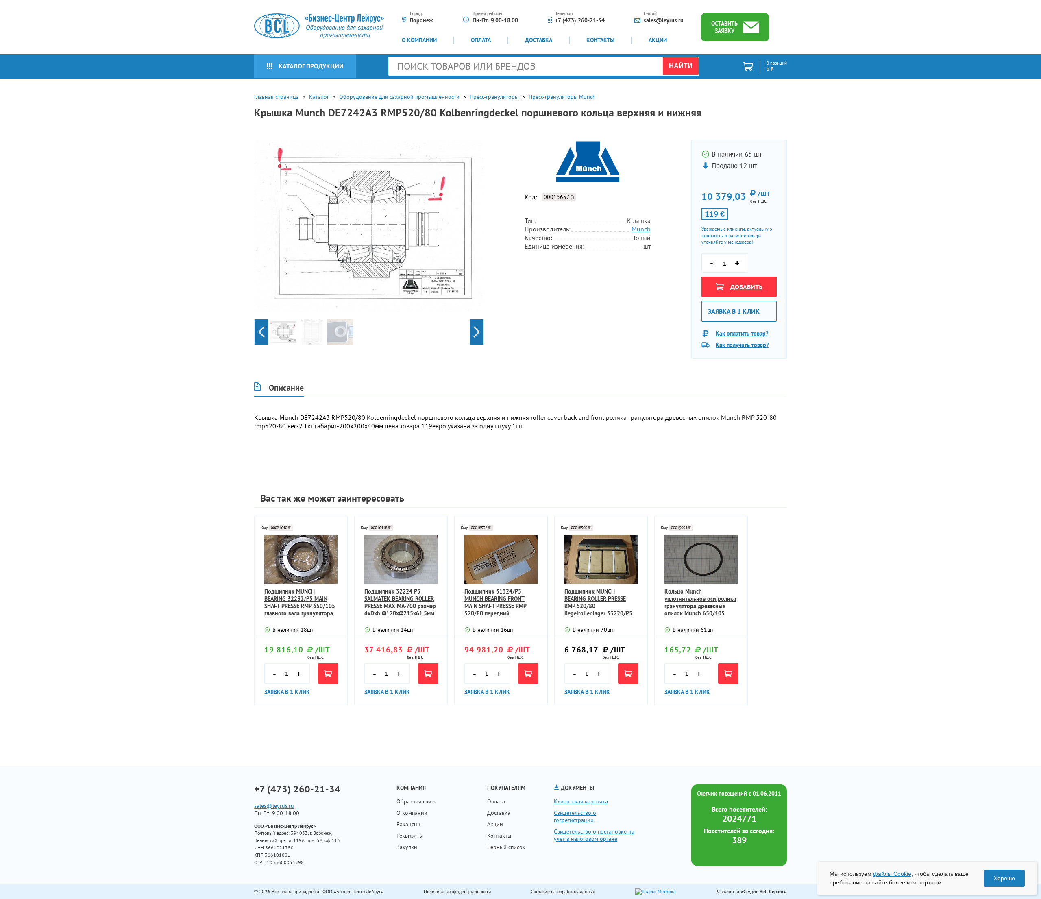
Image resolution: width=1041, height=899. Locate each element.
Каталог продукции (311, 66)
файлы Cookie (892, 874)
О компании (419, 40)
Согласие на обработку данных (563, 891)
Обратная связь (416, 801)
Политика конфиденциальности (457, 891)
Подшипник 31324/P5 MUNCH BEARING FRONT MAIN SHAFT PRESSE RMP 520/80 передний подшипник (495, 602)
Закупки (406, 847)
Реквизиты (409, 835)
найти (681, 66)
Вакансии (408, 824)
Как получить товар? (742, 345)
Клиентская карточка (581, 801)
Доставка (538, 40)
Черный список (506, 847)
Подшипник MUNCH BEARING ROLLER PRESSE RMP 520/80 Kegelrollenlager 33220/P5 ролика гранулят (598, 602)
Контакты (600, 40)
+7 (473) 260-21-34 (580, 20)
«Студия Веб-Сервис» (763, 891)
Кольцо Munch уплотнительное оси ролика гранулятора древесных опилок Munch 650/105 (700, 602)
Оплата (481, 40)
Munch (641, 229)
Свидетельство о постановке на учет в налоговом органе (594, 835)
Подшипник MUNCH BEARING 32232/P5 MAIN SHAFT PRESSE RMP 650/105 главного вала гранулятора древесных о (299, 602)
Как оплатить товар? (742, 333)
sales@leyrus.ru (664, 20)
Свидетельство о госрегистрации (575, 816)
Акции (658, 40)
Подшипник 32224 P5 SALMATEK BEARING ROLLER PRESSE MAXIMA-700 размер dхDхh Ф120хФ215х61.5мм (400, 602)
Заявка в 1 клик (734, 311)
